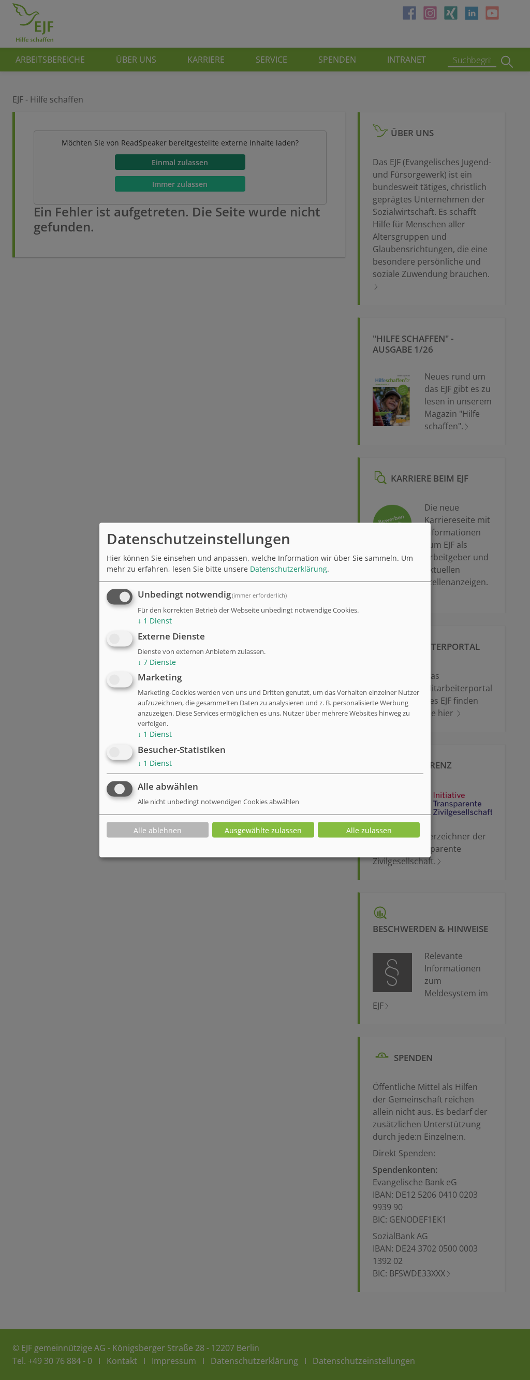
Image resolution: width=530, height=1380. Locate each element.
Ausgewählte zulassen (263, 830)
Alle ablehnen (158, 830)
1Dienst (155, 621)
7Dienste (157, 661)
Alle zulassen (369, 830)
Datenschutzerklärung (288, 569)
